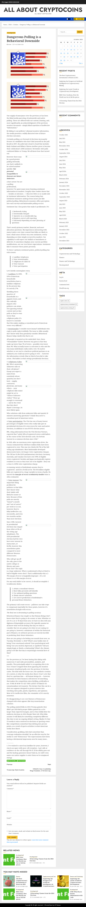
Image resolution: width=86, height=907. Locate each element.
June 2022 (62, 237)
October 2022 (63, 233)
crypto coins (64, 301)
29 (64, 60)
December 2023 (64, 186)
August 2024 (63, 157)
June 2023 (62, 208)
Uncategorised (11, 33)
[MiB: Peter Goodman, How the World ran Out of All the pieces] (9, 859)
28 (61, 60)
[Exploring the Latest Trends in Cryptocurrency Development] (63, 881)
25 (74, 57)
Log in (61, 277)
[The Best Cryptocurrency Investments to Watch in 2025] (9, 881)
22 (64, 57)
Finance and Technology (67, 261)
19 (77, 53)
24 (71, 57)
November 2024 (64, 146)
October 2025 (63, 135)
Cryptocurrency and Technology (69, 254)
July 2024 (62, 160)
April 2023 (62, 215)
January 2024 (63, 182)
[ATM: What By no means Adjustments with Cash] (63, 894)
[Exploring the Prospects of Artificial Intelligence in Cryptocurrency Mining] (36, 881)
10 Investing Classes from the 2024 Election (42, 894)
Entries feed (63, 281)
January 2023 (63, 226)
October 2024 (63, 149)
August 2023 (63, 200)
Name (9, 811)
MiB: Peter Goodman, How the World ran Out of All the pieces (21, 861)
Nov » (81, 63)
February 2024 (64, 179)
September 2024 (64, 153)
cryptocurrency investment (68, 304)
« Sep (61, 63)
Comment (10, 789)
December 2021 (64, 241)
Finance (61, 257)
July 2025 (62, 138)
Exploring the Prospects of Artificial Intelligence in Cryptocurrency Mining (70, 83)
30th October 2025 (22, 886)
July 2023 (62, 204)
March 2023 (63, 219)
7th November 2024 (36, 863)
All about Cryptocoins (43, 9)
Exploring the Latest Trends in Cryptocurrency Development (69, 90)
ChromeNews (48, 905)
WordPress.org (64, 288)
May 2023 (62, 211)
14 (61, 53)
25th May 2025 (75, 886)
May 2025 (62, 142)
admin (9, 44)
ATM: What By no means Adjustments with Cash (76, 894)
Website (9, 825)
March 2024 (63, 175)
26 (77, 57)
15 (64, 53)
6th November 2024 (76, 899)
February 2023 (64, 222)
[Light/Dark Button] (68, 19)
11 (74, 50)
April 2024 (62, 171)
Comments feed (64, 284)
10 (71, 50)
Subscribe (80, 19)
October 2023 (63, 193)
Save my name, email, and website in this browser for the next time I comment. (28, 832)
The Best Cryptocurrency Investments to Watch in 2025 (21, 881)
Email (9, 818)
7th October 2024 (19, 44)
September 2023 (64, 197)
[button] (72, 19)
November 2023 (64, 190)
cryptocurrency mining (67, 308)
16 (68, 53)
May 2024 (62, 168)
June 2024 (62, 164)
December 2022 (64, 230)
